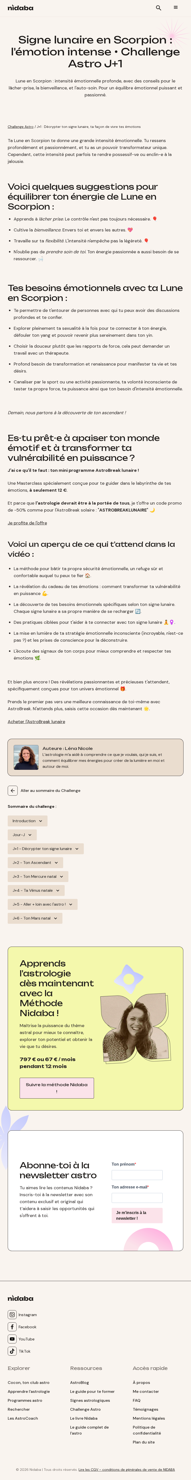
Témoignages (145, 1409)
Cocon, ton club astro (28, 1382)
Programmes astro (25, 1400)
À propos (141, 1382)
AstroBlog (79, 1382)
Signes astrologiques (90, 1400)
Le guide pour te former (92, 1391)
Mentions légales (149, 1418)
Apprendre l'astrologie (29, 1391)
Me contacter (146, 1391)
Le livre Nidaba (83, 1418)
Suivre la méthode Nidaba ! (57, 1088)
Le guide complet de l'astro (89, 1430)
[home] (22, 8)
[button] (175, 7)
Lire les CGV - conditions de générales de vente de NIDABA (127, 1469)
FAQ (137, 1400)
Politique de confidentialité (147, 1430)
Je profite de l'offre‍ (27, 523)
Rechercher (19, 1409)
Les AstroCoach (23, 1418)
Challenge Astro (21, 126)
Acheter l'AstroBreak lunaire (36, 722)
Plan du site (144, 1442)
